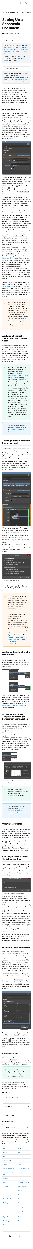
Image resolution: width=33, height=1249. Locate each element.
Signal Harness (7, 1217)
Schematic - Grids (7, 258)
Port (19, 1194)
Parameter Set (22, 1186)
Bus (19, 1152)
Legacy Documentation (21, 79)
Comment (20, 1156)
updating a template (18, 537)
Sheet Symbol (22, 1207)
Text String (6, 1221)
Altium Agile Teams (14, 49)
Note (4, 1182)
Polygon (20, 1190)
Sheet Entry (6, 1207)
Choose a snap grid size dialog (11, 212)
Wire (19, 1221)
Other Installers (16, 81)
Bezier (20, 1148)
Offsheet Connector (23, 1182)
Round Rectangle (22, 1203)
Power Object (7, 1199)
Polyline (5, 1194)
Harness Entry (22, 1172)
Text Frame (21, 1217)
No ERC (20, 1178)
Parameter (6, 1186)
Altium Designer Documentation (15, 12)
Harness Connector (23, 1168)
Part (4, 1190)
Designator (21, 1160)
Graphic (20, 1164)
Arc (4, 1148)
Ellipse (5, 1164)
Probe (19, 1199)
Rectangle (6, 1203)
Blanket (5, 1152)
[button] (16, 587)
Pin (4, 1225)
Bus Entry (5, 1156)
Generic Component (8, 1168)
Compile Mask (7, 1160)
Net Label (5, 1178)
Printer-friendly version (17, 1236)
